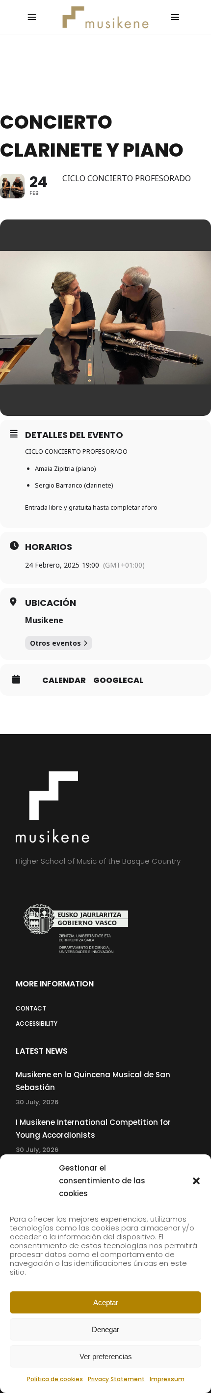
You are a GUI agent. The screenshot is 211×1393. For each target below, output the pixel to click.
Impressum (167, 1379)
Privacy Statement (116, 1379)
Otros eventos (55, 643)
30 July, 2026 (37, 1102)
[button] (196, 1181)
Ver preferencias (105, 1356)
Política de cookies (55, 1379)
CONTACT (31, 1008)
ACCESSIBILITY (36, 1023)
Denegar (105, 1329)
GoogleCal (118, 680)
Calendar (64, 680)
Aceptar (105, 1302)
